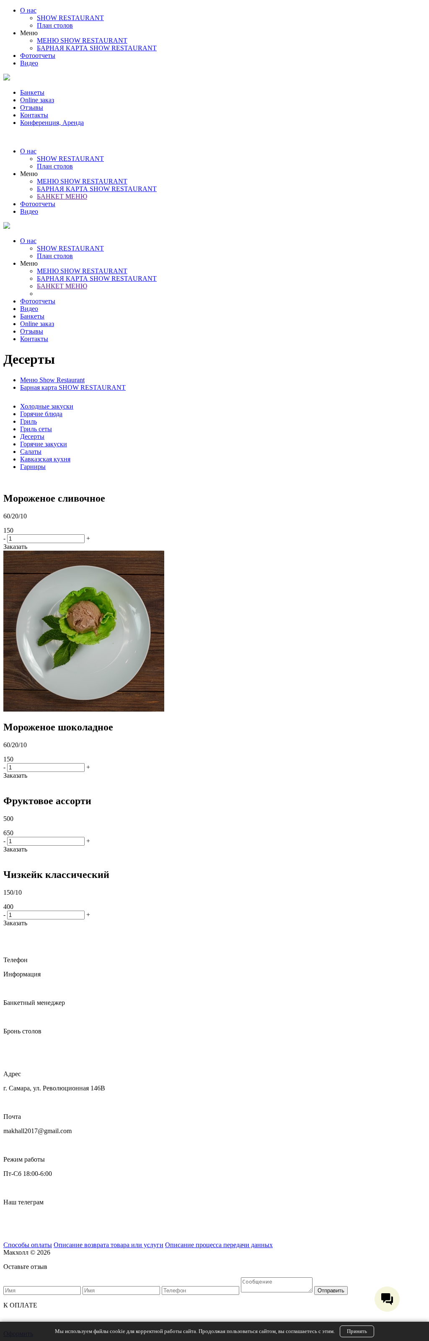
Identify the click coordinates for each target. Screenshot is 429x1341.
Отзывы (31, 107)
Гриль (28, 421)
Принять (357, 1331)
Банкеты (32, 92)
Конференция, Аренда (52, 122)
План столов (55, 25)
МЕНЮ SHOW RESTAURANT (82, 40)
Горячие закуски (43, 444)
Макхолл (15, 1216)
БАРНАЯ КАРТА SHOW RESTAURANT (97, 48)
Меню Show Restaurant (52, 379)
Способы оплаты (27, 1244)
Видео (29, 63)
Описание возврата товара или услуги (108, 1244)
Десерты (32, 436)
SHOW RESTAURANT (70, 17)
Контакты (34, 115)
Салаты (30, 451)
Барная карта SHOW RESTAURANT (73, 387)
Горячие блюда (41, 413)
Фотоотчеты (37, 55)
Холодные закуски (46, 406)
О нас (28, 10)
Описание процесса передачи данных (219, 1244)
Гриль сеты (36, 428)
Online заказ (37, 100)
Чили (10, 1230)
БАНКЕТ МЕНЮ (62, 196)
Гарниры (33, 466)
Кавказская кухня (45, 459)
